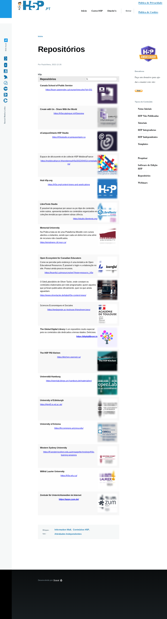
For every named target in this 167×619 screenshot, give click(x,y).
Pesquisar (143, 158)
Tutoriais (142, 123)
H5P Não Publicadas (148, 116)
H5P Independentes (148, 137)
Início (40, 36)
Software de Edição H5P (147, 166)
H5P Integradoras (147, 130)
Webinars (143, 182)
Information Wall (63, 530)
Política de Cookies (148, 12)
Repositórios (144, 175)
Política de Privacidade (150, 2)
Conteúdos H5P (81, 530)
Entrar (128, 11)
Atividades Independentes (68, 534)
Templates (143, 144)
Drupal (56, 580)
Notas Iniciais (145, 108)
